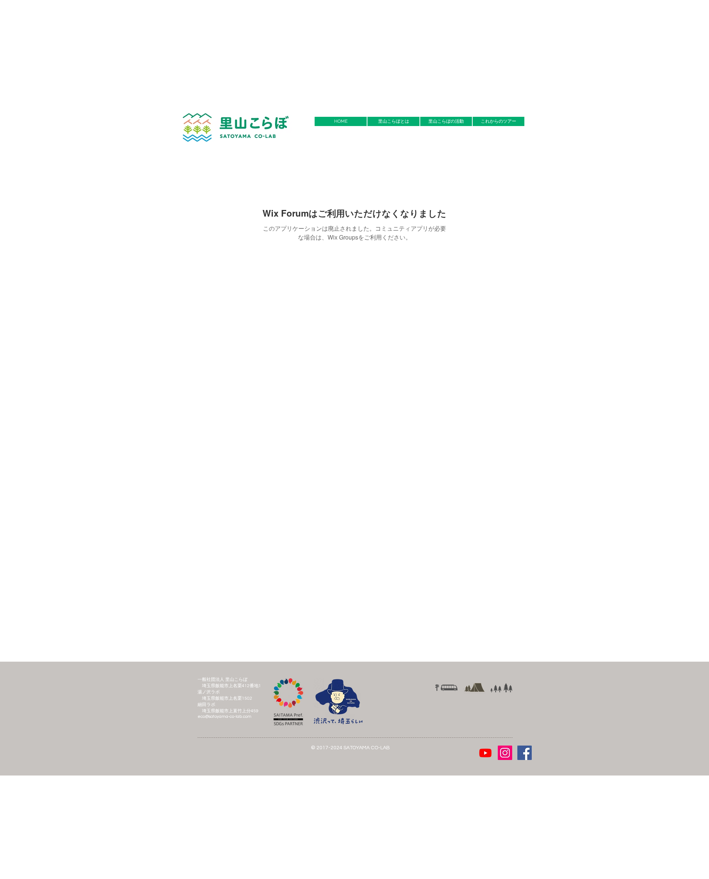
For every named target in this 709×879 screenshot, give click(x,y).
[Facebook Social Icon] (524, 753)
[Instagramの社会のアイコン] (505, 753)
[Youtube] (485, 753)
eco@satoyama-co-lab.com (224, 716)
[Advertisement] (221, 51)
